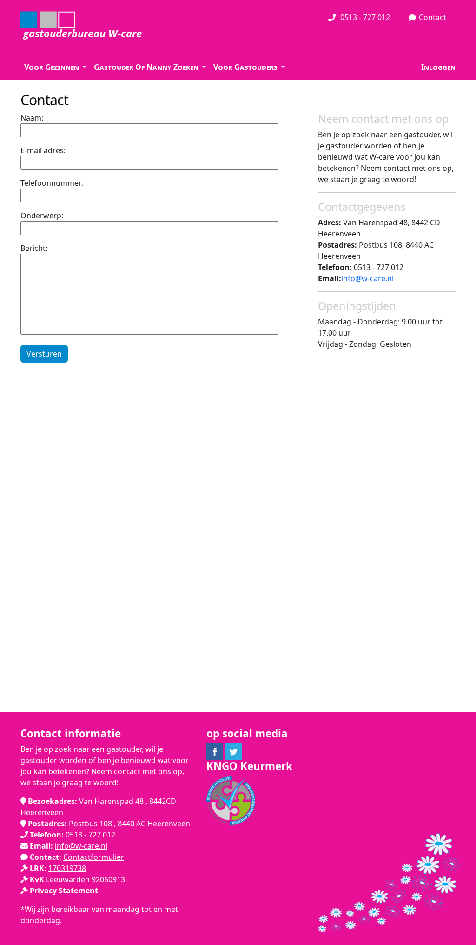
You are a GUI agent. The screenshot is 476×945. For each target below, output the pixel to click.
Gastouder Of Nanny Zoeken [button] (147, 67)
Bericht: (33, 248)
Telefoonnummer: (52, 183)
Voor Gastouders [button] (246, 67)
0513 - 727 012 (364, 17)
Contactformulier (93, 857)
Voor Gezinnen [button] (52, 67)
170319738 (67, 868)
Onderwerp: (41, 215)
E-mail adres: (43, 150)
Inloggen (438, 67)
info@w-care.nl (367, 278)
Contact (432, 17)
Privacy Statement (64, 890)
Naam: (31, 118)
